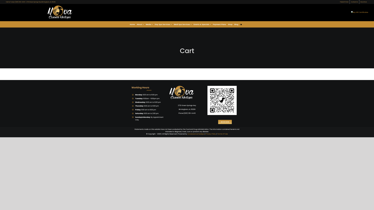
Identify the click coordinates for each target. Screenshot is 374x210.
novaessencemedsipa (195, 134)
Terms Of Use (222, 134)
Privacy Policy (211, 134)
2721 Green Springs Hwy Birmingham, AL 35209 (40, 2)
